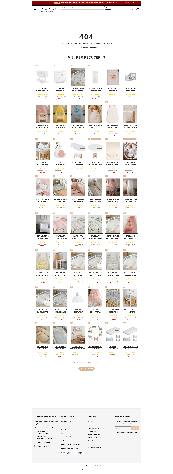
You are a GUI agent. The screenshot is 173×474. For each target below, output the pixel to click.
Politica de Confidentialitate (95, 444)
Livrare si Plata (92, 431)
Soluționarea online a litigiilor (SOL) (71, 444)
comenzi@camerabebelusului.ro (46, 427)
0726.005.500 (97, 466)
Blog (62, 433)
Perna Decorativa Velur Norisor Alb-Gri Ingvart (42, 165)
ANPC (62, 440)
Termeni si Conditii (66, 437)
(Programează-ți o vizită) (44, 438)
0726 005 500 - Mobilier (43, 442)
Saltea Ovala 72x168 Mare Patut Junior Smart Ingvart (77, 165)
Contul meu (91, 422)
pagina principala (90, 47)
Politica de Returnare (94, 428)
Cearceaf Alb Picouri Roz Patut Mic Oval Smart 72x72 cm (130, 276)
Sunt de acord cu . (128, 432)
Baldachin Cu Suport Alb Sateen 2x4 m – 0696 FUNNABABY (130, 202)
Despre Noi (64, 429)
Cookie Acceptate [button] (93, 441)
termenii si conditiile (132, 432)
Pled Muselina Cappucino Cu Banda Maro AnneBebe (130, 129)
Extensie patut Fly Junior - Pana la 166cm (95, 349)
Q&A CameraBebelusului (95, 425)
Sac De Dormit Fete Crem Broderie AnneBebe (113, 129)
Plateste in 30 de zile (94, 434)
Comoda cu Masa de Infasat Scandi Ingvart (77, 349)
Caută (108, 7)
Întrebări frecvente (66, 421)
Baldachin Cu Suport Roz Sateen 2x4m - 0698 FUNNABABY (113, 202)
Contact (63, 425)
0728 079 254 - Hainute (43, 446)
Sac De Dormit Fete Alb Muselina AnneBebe (95, 129)
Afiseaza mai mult (86, 368)
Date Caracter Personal (94, 447)
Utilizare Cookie (92, 437)
